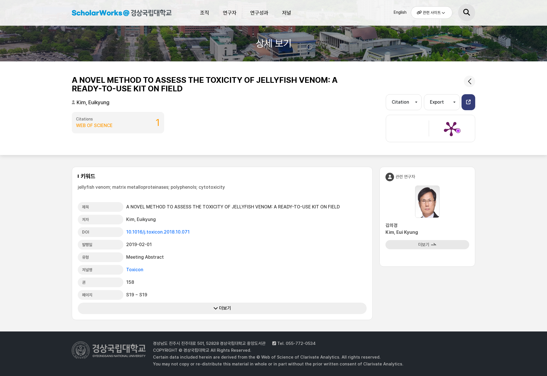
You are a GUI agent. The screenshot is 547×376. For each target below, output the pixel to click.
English (400, 12)
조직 (204, 13)
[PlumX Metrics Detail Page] (451, 128)
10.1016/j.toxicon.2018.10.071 (158, 232)
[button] (468, 102)
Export (437, 102)
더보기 (224, 308)
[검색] (466, 12)
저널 (286, 13)
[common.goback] (469, 81)
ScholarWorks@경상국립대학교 (119, 14)
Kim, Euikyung (93, 102)
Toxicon (134, 269)
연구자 (229, 13)
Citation (400, 102)
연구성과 (259, 13)
